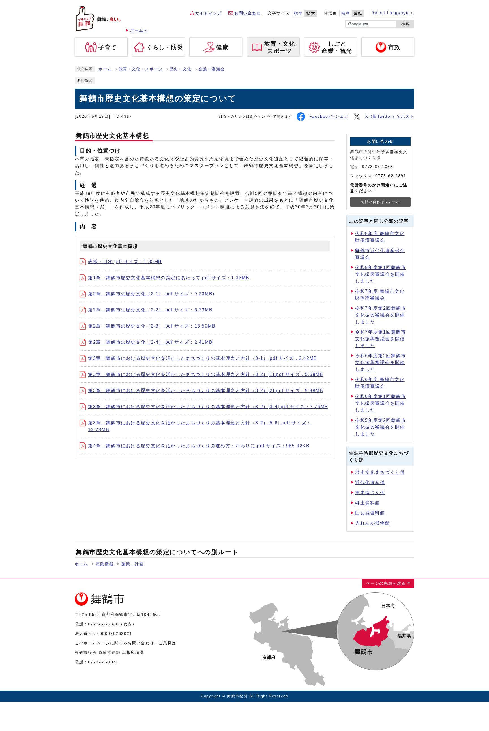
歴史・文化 (181, 69)
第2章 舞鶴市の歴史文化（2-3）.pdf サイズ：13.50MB (152, 326)
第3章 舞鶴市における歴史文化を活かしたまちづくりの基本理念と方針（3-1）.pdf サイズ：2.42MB (202, 358)
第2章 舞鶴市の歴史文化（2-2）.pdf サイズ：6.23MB (150, 310)
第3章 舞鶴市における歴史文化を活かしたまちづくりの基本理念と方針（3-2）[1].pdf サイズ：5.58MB (205, 374)
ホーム (105, 69)
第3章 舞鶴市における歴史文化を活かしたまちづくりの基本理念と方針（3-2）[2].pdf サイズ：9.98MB (205, 390)
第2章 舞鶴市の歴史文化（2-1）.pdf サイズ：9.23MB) (151, 293)
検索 (405, 24)
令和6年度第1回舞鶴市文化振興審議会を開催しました (380, 403)
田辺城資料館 (370, 513)
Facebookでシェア (328, 116)
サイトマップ (208, 13)
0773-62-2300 (103, 624)
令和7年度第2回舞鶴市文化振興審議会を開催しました (380, 315)
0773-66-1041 (103, 662)
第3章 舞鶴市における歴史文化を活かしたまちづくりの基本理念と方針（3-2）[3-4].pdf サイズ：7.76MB (208, 406)
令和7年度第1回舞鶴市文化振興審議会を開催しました (380, 339)
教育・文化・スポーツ (141, 69)
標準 (298, 13)
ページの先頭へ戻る (386, 583)
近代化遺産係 (370, 482)
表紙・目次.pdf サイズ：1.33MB (125, 261)
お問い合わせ (247, 13)
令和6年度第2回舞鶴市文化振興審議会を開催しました (380, 362)
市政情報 (104, 564)
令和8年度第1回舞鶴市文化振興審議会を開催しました (380, 274)
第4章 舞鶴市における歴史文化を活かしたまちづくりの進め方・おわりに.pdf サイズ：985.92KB (199, 445)
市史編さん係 (370, 492)
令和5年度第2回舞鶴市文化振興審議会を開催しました (380, 427)
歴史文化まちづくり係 (380, 472)
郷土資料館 (367, 502)
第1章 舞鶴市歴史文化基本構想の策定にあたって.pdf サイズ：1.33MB (169, 277)
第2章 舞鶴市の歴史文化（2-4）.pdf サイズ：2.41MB (150, 342)
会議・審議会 (211, 69)
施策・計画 (132, 564)
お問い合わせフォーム (380, 202)
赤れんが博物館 (372, 523)
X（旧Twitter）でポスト (389, 116)
